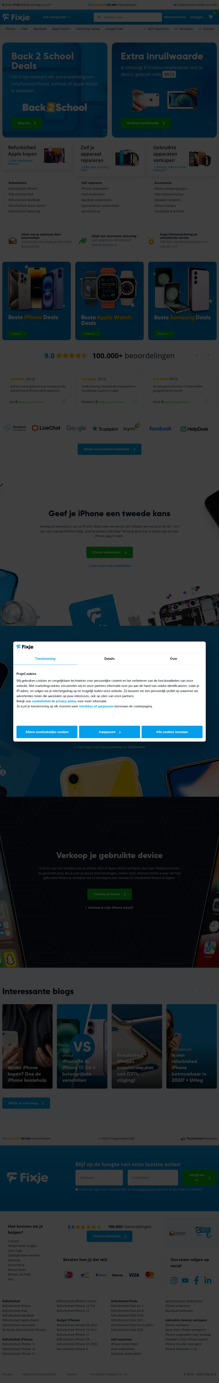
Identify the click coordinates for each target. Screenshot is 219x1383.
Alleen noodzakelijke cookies (47, 732)
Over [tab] (173, 658)
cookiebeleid (41, 701)
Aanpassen (107, 732)
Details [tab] (109, 658)
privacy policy (66, 701)
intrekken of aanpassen (96, 706)
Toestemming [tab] (45, 658)
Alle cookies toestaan (172, 732)
